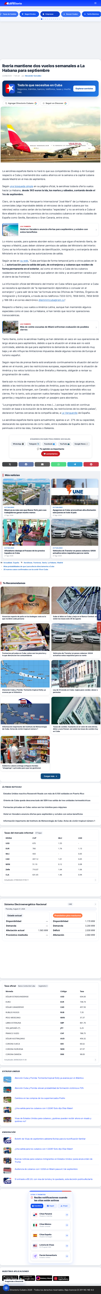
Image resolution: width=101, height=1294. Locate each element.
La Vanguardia (69, 413)
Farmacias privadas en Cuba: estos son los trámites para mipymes (35, 807)
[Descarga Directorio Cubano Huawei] (61, 1280)
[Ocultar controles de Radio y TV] (99, 608)
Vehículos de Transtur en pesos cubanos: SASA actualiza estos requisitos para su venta (73, 654)
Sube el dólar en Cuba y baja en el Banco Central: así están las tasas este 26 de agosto (75, 617)
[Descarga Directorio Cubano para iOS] (10, 1280)
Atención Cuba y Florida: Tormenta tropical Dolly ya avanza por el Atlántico (24, 691)
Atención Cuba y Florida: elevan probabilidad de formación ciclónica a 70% (49, 1088)
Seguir (51, 1206)
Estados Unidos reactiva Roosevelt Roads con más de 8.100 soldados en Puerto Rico (43, 793)
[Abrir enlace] (8, 1080)
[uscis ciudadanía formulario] (8, 1171)
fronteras (37, 563)
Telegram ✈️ (34, 444)
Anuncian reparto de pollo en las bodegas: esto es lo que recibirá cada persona (24, 617)
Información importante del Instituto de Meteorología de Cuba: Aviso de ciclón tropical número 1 (24, 728)
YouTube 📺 (65, 444)
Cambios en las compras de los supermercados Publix (40, 1098)
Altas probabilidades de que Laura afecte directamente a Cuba (28, 566)
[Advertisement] (50, 40)
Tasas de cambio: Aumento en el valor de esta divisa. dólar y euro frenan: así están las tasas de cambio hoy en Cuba (75, 729)
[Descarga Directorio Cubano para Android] (27, 1280)
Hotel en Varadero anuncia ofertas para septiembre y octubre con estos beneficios (43, 814)
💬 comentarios (51, 454)
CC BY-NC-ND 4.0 (85, 1290)
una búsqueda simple (21, 186)
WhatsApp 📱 (18, 444)
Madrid (60, 563)
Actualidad (7, 563)
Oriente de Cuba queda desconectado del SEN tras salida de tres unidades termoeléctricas (46, 800)
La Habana (52, 563)
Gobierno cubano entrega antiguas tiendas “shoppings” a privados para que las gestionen (21, 767)
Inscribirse (38, 1206)
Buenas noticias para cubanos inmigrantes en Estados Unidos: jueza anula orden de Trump (53, 1160)
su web (24, 260)
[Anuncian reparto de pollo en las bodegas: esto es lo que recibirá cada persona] (25, 600)
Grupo (65, 1206)
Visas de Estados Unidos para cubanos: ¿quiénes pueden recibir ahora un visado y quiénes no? (53, 1120)
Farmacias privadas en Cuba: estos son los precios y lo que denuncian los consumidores (24, 654)
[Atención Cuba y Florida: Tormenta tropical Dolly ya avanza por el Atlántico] (25, 673)
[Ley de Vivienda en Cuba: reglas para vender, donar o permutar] (75, 673)
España (16, 563)
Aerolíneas (28, 563)
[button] (99, 615)
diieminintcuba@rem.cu (52, 300)
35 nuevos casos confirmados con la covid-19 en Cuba (25, 569)
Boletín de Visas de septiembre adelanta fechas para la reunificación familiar (50, 1139)
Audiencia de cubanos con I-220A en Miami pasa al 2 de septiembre (46, 1169)
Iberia (44, 563)
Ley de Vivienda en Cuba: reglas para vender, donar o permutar (75, 691)
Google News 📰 (81, 444)
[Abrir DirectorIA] (6, 1288)
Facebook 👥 (49, 444)
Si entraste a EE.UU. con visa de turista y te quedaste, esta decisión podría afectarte (54, 1179)
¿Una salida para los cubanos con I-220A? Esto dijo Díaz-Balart (44, 1108)
